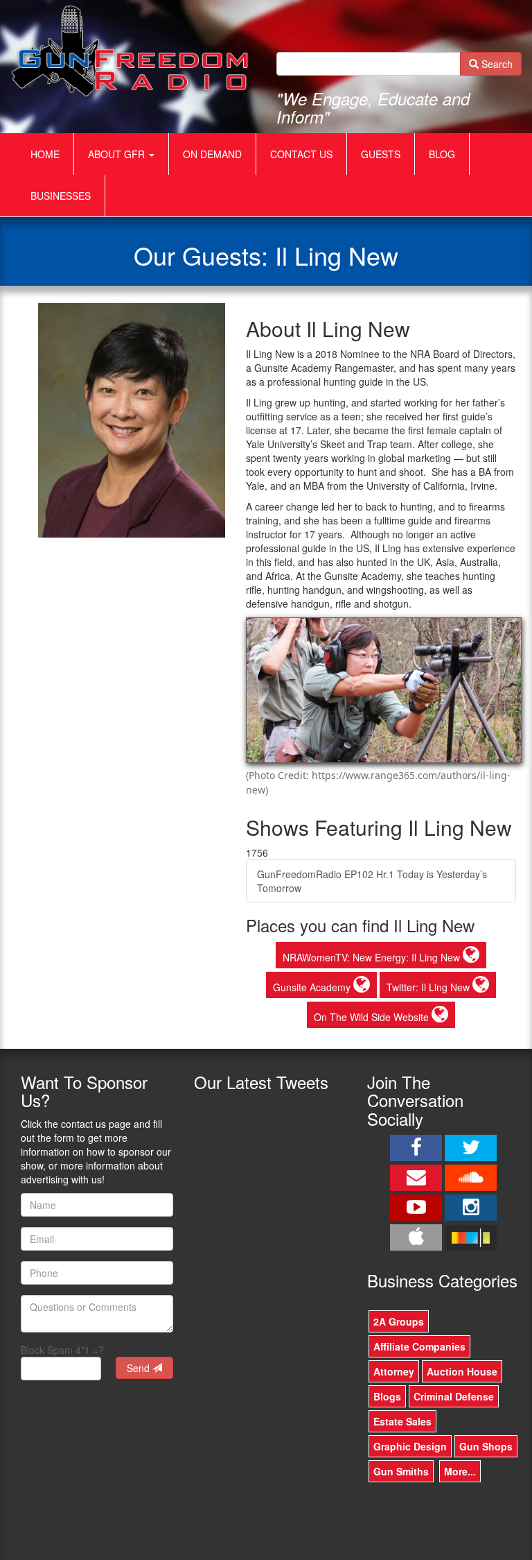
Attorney (393, 1371)
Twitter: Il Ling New (429, 987)
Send (139, 1368)
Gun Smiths (401, 1471)
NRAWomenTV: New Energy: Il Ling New (373, 957)
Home (45, 154)
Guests (380, 154)
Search (496, 64)
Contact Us (301, 154)
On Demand (212, 154)
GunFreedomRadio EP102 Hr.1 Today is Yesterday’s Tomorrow (372, 881)
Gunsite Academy (313, 987)
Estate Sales (402, 1421)
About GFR (118, 154)
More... (460, 1471)
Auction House (462, 1371)
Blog (442, 154)
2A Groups (398, 1321)
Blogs (387, 1396)
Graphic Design (410, 1446)
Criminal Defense (454, 1396)
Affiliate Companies (419, 1346)
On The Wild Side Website (373, 1017)
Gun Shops (486, 1446)
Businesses (60, 196)
